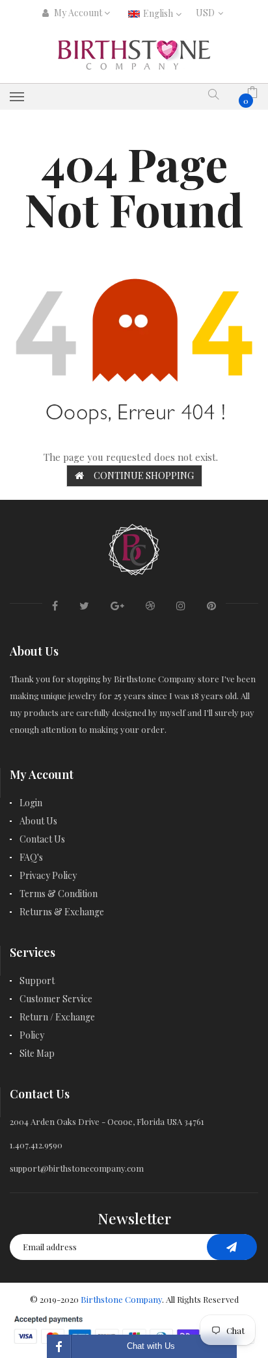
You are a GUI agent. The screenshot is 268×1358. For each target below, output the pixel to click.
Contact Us (42, 839)
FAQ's (31, 857)
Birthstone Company (121, 1299)
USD (207, 12)
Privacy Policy (48, 875)
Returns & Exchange (62, 912)
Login (31, 802)
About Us (38, 821)
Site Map (37, 1053)
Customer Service (56, 999)
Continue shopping (144, 475)
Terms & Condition (59, 893)
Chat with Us (151, 1346)
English (159, 13)
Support (37, 980)
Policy (32, 1035)
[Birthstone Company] (134, 547)
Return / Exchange (57, 1017)
